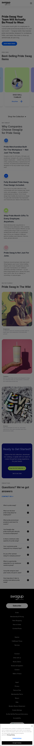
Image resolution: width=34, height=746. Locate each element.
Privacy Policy (11, 735)
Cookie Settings (17, 738)
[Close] (32, 726)
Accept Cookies (17, 743)
